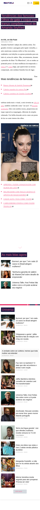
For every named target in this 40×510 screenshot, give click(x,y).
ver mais (18, 491)
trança (3, 67)
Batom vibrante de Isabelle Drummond (17, 85)
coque (10, 67)
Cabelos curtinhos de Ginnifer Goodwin (17, 94)
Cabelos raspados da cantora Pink (15, 89)
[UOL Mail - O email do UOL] (28, 3)
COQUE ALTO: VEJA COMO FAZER (17, 199)
